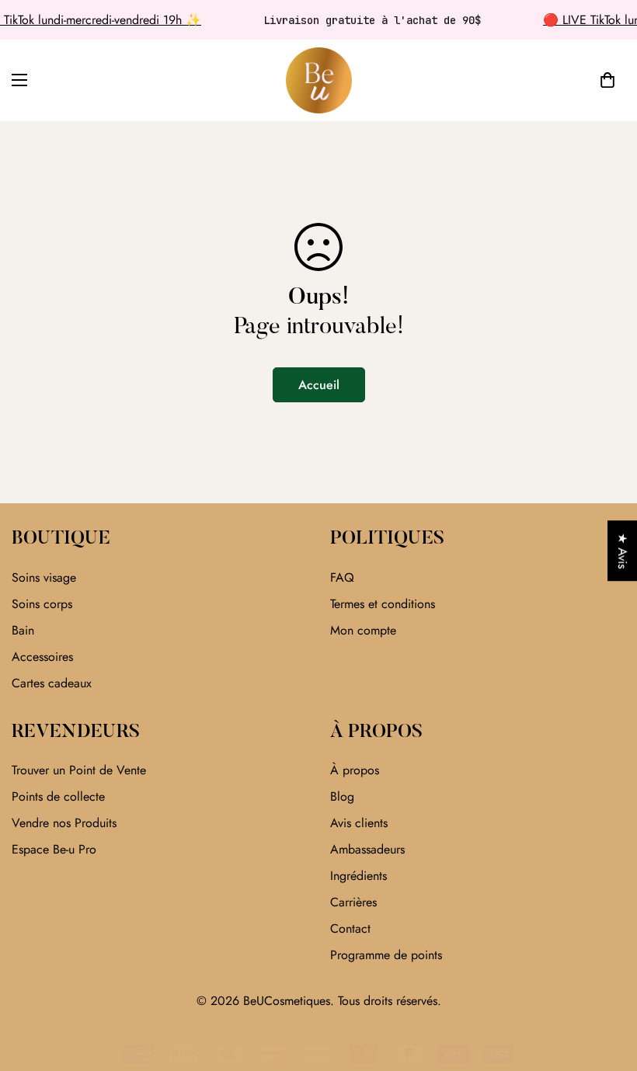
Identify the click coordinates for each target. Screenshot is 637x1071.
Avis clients (359, 823)
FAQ (342, 577)
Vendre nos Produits (64, 823)
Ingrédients (358, 876)
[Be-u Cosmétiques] (319, 80)
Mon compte (363, 630)
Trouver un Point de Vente (79, 770)
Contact (350, 928)
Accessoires (42, 657)
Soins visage (44, 577)
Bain (23, 630)
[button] (607, 80)
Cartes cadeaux (52, 683)
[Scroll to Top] (607, 986)
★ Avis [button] (623, 551)
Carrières (353, 902)
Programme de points (386, 955)
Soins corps (42, 604)
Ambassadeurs (367, 849)
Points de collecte (58, 796)
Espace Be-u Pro (54, 849)
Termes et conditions (382, 604)
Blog (342, 796)
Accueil (318, 385)
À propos (354, 770)
